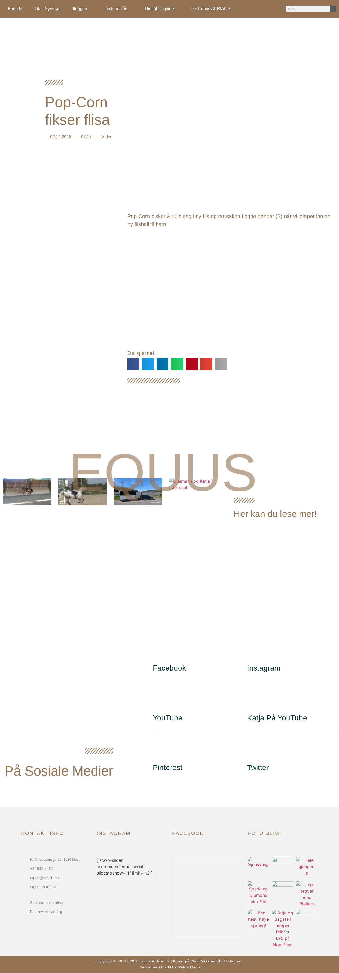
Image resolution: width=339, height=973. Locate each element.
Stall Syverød (48, 8)
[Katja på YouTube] (253, 700)
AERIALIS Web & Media (179, 967)
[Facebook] (159, 651)
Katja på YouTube (277, 718)
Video (107, 137)
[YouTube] (159, 700)
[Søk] (333, 9)
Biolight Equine (159, 8)
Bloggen (79, 8)
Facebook (169, 668)
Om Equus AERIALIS (210, 8)
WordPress (200, 961)
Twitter (258, 767)
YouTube (167, 718)
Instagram (263, 668)
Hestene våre (116, 8)
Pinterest (167, 767)
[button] (133, 364)
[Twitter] (253, 750)
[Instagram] (253, 651)
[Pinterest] (159, 750)
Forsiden (16, 8)
